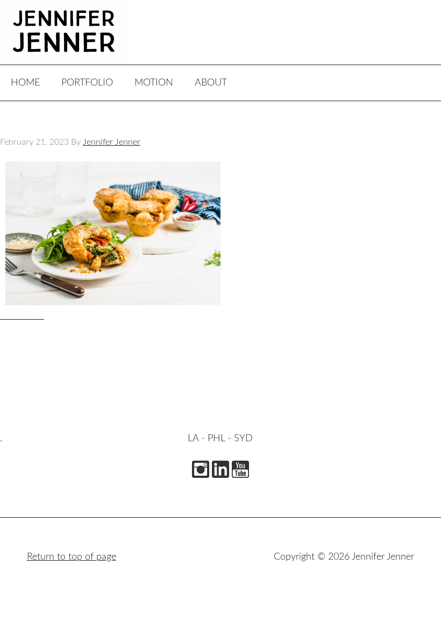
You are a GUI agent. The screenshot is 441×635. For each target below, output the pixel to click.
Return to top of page (71, 557)
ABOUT (211, 83)
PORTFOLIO (87, 83)
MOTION (153, 83)
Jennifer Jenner (80, 32)
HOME (25, 83)
